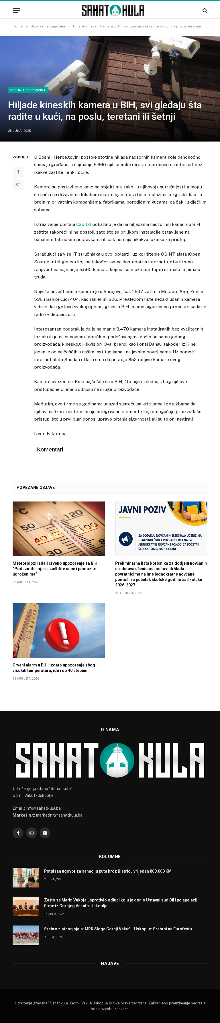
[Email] (18, 185)
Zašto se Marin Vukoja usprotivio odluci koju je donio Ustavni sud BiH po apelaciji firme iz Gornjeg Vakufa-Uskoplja (121, 903)
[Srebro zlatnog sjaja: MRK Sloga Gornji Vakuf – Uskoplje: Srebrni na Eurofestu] (26, 935)
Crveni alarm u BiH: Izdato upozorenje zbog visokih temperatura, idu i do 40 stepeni (54, 668)
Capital (83, 224)
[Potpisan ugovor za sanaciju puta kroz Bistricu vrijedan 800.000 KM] (26, 877)
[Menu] (16, 10)
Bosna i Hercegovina (28, 90)
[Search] (204, 10)
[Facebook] (18, 172)
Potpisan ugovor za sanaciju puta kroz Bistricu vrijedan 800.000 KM (108, 871)
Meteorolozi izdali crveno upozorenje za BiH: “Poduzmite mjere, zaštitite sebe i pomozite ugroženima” (56, 568)
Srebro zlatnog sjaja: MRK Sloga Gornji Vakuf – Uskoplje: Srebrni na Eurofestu (118, 929)
